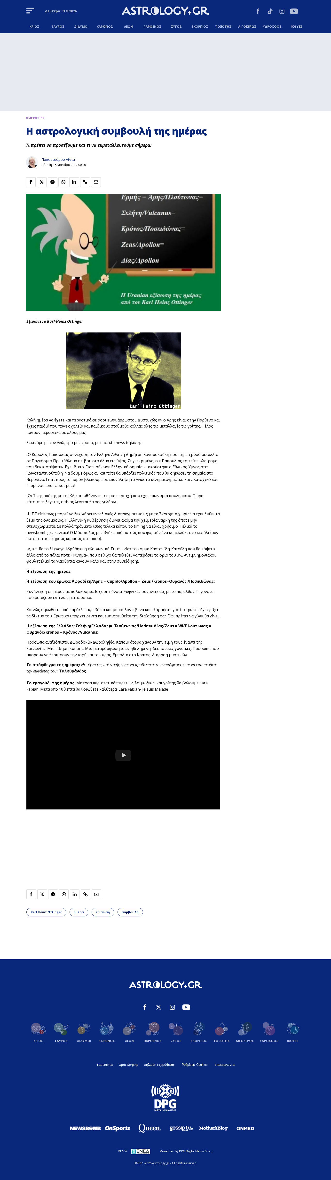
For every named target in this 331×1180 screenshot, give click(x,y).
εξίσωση (103, 912)
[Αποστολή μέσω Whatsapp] (63, 182)
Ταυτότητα (104, 1064)
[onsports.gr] (117, 1128)
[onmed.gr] (245, 1128)
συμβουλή (130, 912)
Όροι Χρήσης (128, 1064)
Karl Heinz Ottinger (46, 912)
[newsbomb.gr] (85, 1128)
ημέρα (79, 912)
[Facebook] (258, 12)
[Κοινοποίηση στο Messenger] (52, 182)
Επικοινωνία (225, 1064)
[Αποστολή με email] (96, 182)
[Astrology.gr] (165, 11)
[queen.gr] (149, 1128)
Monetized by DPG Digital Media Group (186, 1151)
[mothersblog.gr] (213, 1128)
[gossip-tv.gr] (181, 1128)
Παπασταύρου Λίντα (58, 159)
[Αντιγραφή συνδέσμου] (85, 182)
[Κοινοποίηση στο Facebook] (31, 182)
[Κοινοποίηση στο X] (42, 182)
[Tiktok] (270, 12)
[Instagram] (282, 12)
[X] (159, 1007)
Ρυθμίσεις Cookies (195, 1065)
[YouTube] (294, 12)
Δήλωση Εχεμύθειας (159, 1064)
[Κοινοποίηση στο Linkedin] (74, 182)
